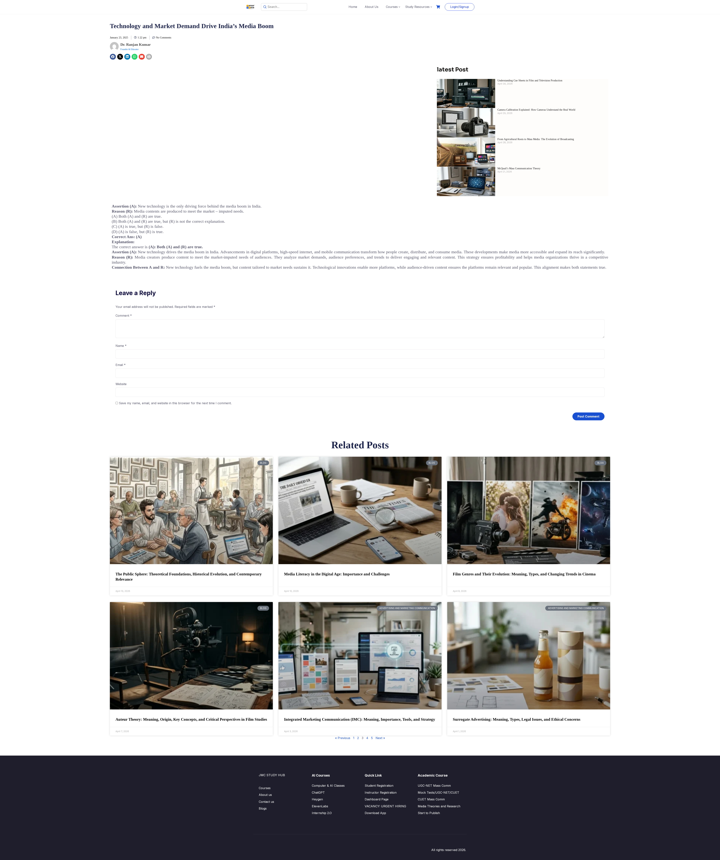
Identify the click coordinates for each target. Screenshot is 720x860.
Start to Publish (429, 813)
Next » (380, 738)
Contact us (266, 802)
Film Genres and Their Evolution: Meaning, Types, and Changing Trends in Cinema (524, 574)
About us (265, 795)
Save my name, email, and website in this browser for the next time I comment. (175, 403)
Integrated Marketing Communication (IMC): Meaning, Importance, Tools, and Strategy (359, 719)
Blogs (263, 808)
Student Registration (379, 785)
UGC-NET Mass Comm (434, 785)
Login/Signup (459, 7)
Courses (392, 7)
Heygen (317, 799)
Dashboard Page (376, 799)
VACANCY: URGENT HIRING (385, 806)
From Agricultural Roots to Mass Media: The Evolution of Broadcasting (536, 139)
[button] (113, 57)
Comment (124, 315)
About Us (371, 7)
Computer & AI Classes (328, 785)
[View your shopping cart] (438, 7)
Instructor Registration (381, 792)
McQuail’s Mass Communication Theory (518, 168)
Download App (375, 813)
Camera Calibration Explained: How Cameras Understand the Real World (536, 109)
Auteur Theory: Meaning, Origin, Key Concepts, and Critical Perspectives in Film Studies (191, 719)
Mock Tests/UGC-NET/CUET (438, 792)
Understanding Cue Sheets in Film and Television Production (529, 80)
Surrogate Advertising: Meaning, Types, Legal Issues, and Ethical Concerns (516, 719)
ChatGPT (318, 792)
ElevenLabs (320, 806)
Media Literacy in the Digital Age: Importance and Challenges (337, 574)
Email (121, 365)
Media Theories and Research (439, 806)
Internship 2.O (322, 813)
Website (121, 384)
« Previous (342, 738)
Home (353, 7)
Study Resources (417, 7)
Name (121, 346)
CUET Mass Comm (431, 799)
